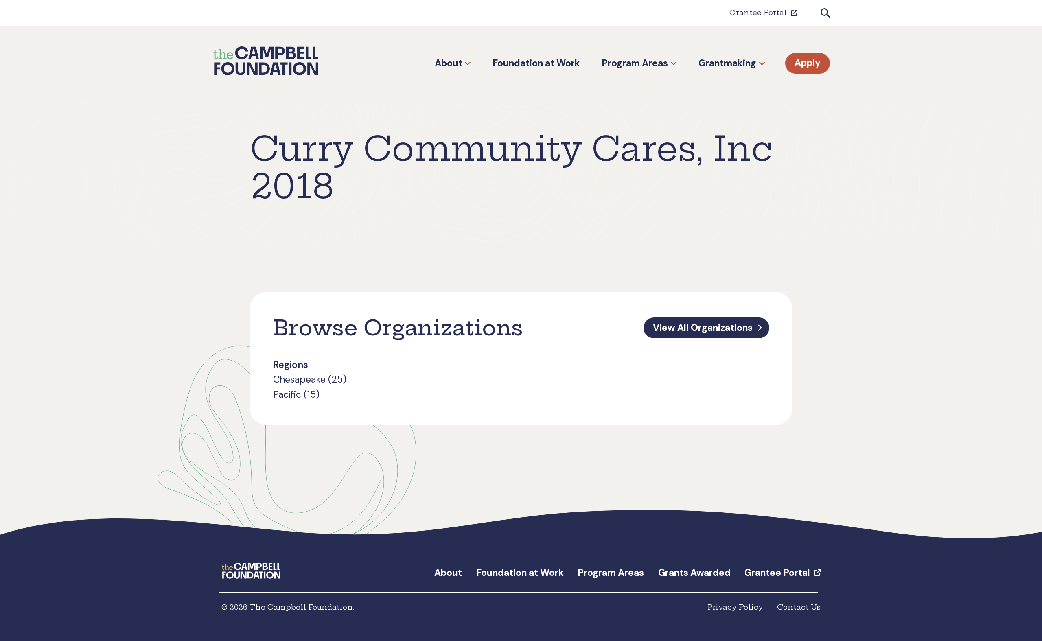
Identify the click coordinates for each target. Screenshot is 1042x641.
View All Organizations (703, 328)
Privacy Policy (735, 607)
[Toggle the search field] (825, 13)
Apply (808, 63)
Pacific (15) (296, 394)
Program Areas (635, 63)
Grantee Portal (758, 12)
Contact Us (799, 607)
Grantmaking (727, 63)
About (448, 63)
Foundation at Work (536, 63)
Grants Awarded (694, 573)
